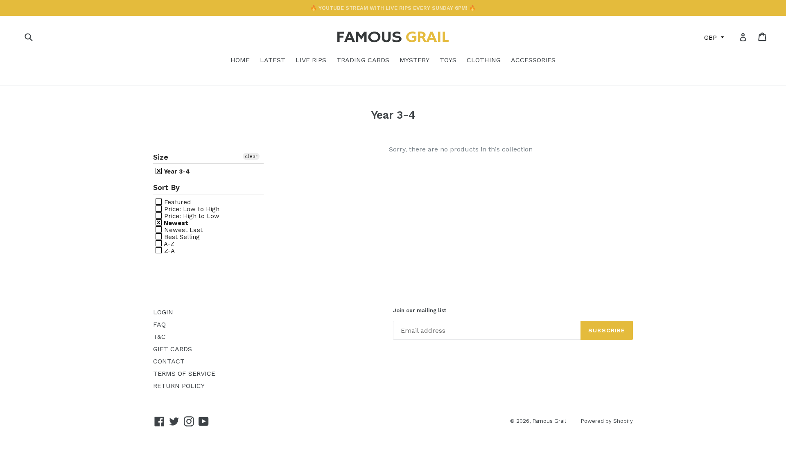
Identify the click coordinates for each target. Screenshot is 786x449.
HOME (240, 60)
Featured (176, 202)
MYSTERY (414, 60)
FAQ (159, 324)
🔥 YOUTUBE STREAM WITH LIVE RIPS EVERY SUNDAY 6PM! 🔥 (393, 8)
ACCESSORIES (533, 60)
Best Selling (181, 236)
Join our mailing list (419, 310)
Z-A (168, 250)
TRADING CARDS (363, 60)
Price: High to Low (190, 215)
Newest (175, 222)
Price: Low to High (190, 208)
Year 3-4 (176, 171)
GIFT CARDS (172, 349)
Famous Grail (549, 421)
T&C (159, 337)
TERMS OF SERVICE (184, 373)
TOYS (448, 60)
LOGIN (163, 312)
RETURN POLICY (179, 386)
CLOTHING (484, 60)
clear (251, 156)
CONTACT (169, 361)
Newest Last (182, 229)
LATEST (272, 60)
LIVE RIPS (311, 60)
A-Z (168, 243)
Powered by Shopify (606, 421)
